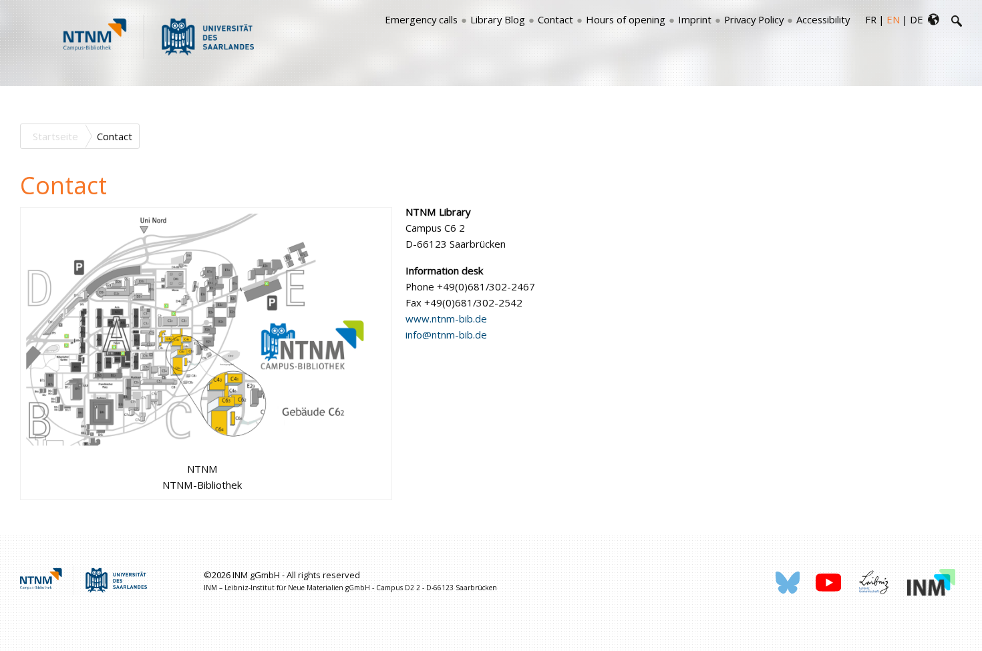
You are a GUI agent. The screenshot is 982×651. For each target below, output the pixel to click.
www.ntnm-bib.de (446, 318)
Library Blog (497, 19)
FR (870, 19)
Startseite (55, 136)
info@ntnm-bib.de (446, 334)
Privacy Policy (754, 19)
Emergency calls (421, 19)
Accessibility (823, 19)
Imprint (694, 19)
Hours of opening (625, 19)
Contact (555, 19)
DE (916, 19)
